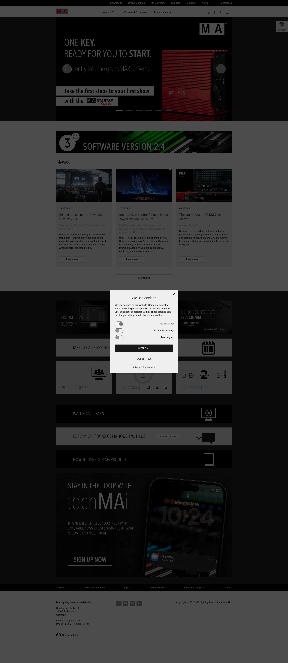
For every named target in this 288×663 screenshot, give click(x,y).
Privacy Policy (139, 367)
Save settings (144, 358)
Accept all (144, 348)
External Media (162, 330)
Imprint (151, 367)
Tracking (165, 337)
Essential (165, 323)
